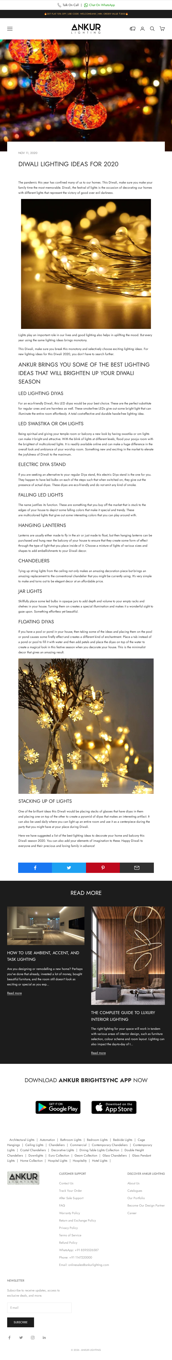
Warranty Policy (69, 1213)
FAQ (62, 1205)
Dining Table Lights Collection (99, 1150)
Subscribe (21, 1322)
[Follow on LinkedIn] (44, 1337)
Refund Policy (68, 1242)
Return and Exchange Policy (77, 1220)
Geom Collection (86, 1155)
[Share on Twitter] (69, 868)
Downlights (35, 1155)
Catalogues (134, 1190)
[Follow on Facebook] (9, 1337)
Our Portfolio (136, 1198)
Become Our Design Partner (146, 1205)
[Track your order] (132, 28)
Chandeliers (57, 1145)
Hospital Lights (57, 1160)
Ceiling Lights (34, 1145)
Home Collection (31, 1160)
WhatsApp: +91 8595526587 (79, 1250)
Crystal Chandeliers (33, 1150)
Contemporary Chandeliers (110, 1145)
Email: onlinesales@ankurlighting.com (84, 1265)
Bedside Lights (122, 1140)
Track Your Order (70, 1190)
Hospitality (80, 1160)
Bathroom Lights (71, 1140)
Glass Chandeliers (115, 1155)
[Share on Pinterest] (103, 868)
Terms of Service (70, 1235)
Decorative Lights (62, 1150)
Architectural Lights (21, 1140)
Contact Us (66, 1183)
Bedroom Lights (97, 1140)
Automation (47, 1140)
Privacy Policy (68, 1228)
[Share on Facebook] (35, 868)
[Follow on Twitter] (21, 1337)
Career (132, 1213)
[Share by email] (137, 868)
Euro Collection (59, 1155)
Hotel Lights (100, 1160)
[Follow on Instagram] (32, 1337)
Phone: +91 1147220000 (75, 1257)
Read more (14, 993)
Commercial (78, 1145)
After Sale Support (71, 1198)
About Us (133, 1183)
